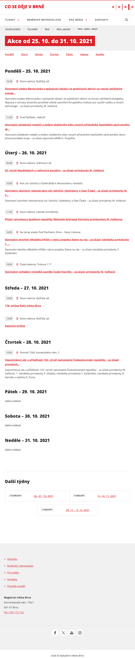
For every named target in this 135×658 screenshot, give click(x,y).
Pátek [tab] (69, 54)
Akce (47, 28)
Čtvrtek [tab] (54, 54)
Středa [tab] (39, 54)
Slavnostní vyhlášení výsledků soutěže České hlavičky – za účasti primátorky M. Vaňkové (60, 271)
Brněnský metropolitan (44, 19)
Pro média (76, 19)
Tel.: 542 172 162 (14, 612)
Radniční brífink (15, 326)
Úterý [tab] (24, 54)
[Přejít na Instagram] (80, 632)
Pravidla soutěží (16, 586)
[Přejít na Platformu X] (63, 632)
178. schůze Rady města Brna (23, 305)
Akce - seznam (63, 28)
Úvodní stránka (12, 28)
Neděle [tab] (100, 54)
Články (10, 19)
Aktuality (12, 559)
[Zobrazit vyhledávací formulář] (126, 19)
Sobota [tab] (84, 54)
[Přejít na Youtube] (71, 632)
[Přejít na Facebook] (55, 632)
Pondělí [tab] (9, 54)
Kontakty (101, 19)
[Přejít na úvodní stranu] (24, 9)
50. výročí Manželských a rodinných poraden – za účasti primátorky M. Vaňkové (54, 170)
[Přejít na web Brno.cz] (121, 7)
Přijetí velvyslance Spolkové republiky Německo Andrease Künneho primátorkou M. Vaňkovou (63, 219)
